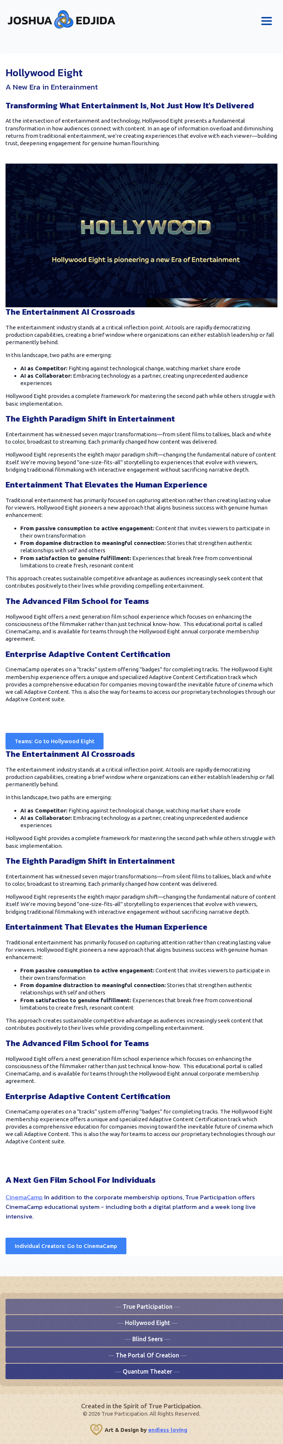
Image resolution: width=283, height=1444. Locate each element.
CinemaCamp (24, 1197)
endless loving (167, 1430)
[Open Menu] (267, 21)
